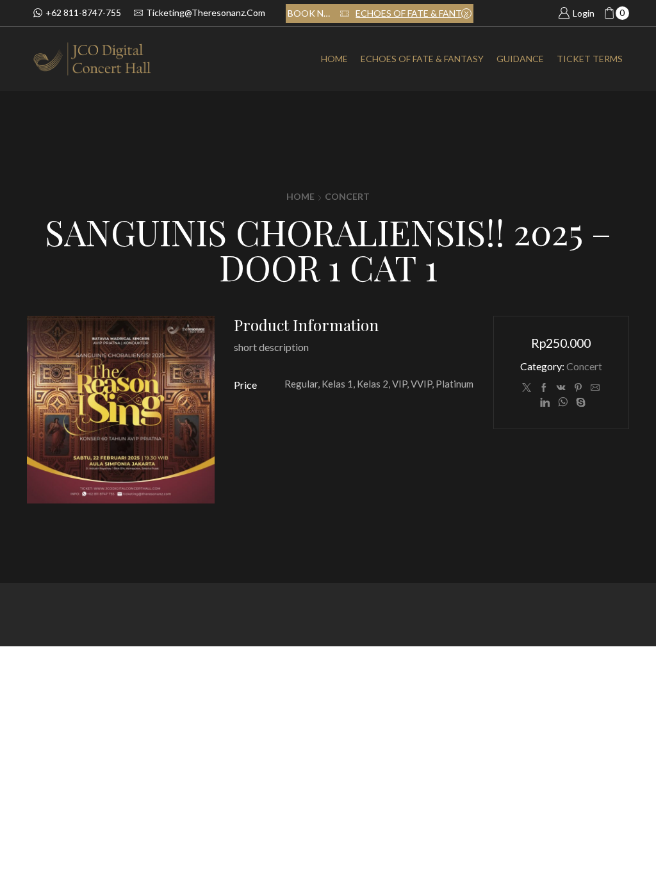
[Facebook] (544, 387)
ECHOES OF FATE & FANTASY (414, 13)
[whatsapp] (563, 402)
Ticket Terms (590, 58)
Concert (347, 196)
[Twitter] (526, 387)
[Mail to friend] (595, 387)
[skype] (579, 402)
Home (334, 58)
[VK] (561, 387)
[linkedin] (545, 402)
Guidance (520, 58)
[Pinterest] (578, 387)
